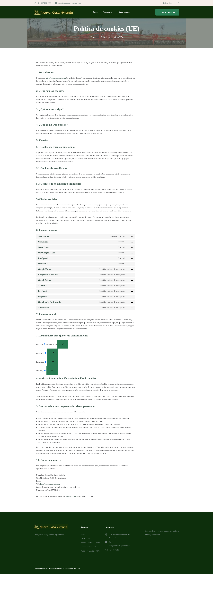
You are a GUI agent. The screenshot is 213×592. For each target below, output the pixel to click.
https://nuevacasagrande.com (56, 78)
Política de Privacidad (89, 547)
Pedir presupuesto (167, 12)
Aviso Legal (85, 538)
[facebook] (174, 3)
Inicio (95, 12)
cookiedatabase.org (72, 496)
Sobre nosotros (124, 12)
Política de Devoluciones (90, 542)
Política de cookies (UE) (90, 551)
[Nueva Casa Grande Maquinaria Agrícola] (54, 12)
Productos (106, 12)
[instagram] (178, 3)
